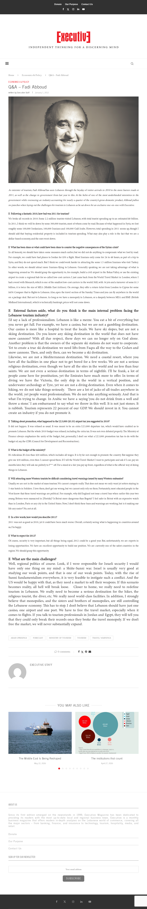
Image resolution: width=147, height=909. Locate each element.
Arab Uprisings (19, 638)
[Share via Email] (90, 651)
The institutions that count (107, 758)
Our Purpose (71, 4)
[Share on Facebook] (79, 651)
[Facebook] (63, 9)
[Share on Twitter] (82, 652)
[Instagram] (73, 9)
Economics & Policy (32, 75)
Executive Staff (23, 93)
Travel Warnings (101, 638)
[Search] (132, 63)
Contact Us (87, 4)
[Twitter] (68, 9)
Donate (58, 4)
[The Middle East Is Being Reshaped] (40, 733)
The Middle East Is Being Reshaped (40, 758)
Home (11, 75)
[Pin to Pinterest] (86, 651)
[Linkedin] (78, 9)
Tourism (81, 638)
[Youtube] (83, 9)
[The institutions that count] (107, 733)
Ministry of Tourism (60, 638)
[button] (13, 740)
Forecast (38, 638)
